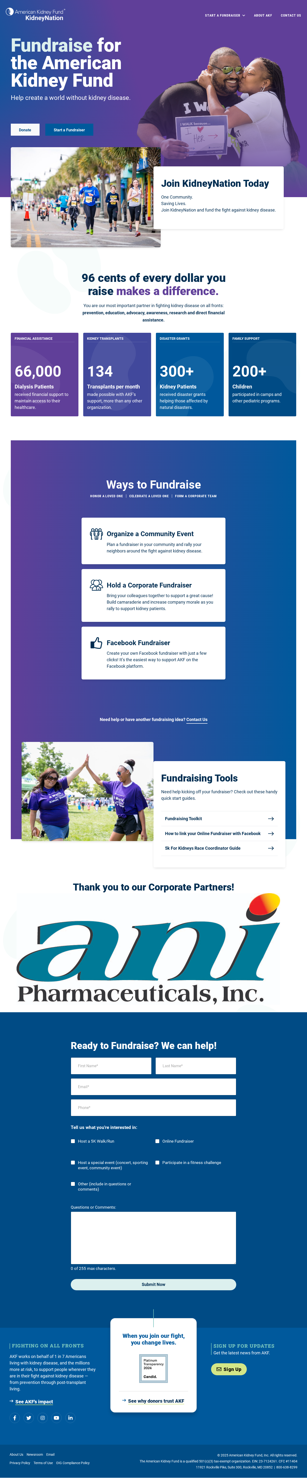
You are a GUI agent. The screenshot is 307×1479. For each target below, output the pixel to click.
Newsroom (35, 1454)
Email (50, 1454)
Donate (25, 130)
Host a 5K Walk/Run (96, 1141)
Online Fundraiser (178, 1141)
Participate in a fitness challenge (191, 1162)
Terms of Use (43, 1463)
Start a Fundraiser (69, 130)
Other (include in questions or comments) (104, 1187)
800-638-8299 (286, 1467)
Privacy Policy (20, 1463)
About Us (16, 1454)
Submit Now (153, 1284)
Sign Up (233, 1369)
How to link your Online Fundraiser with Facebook (213, 833)
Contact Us (196, 719)
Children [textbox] (242, 387)
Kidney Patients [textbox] (178, 387)
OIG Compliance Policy (73, 1463)
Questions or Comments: (93, 1207)
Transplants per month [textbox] (113, 387)
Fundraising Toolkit (183, 818)
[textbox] (34, 387)
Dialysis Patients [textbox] (34, 387)
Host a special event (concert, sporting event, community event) (113, 1165)
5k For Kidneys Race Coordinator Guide (203, 848)
